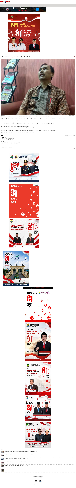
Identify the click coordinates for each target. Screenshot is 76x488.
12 (36, 480)
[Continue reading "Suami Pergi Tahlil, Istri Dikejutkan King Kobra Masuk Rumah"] (2, 470)
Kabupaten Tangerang (5, 132)
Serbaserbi (32, 132)
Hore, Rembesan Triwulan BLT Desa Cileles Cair (7, 147)
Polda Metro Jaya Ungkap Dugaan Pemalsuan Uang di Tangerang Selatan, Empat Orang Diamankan (17, 458)
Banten (14, 132)
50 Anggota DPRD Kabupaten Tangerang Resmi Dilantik (12, 122)
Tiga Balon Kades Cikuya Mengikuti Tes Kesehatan (7, 139)
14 (39, 480)
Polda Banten (10, 132)
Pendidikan (26, 132)
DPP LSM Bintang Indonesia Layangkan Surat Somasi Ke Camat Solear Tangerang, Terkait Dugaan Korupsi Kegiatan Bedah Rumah (21, 451)
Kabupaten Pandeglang (18, 132)
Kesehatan (23, 132)
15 (40, 480)
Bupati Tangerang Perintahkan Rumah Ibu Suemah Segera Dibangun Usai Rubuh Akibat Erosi (16, 465)
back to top (74, 148)
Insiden (29, 132)
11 (35, 480)
